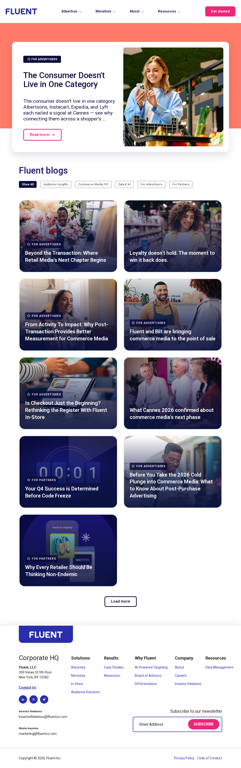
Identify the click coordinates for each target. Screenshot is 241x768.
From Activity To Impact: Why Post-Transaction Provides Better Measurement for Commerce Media (66, 331)
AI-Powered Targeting (151, 667)
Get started (220, 11)
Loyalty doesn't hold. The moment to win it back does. (172, 256)
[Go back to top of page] (45, 636)
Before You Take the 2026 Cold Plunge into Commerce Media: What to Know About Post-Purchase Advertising (171, 485)
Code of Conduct (209, 758)
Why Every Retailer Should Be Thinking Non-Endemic (58, 570)
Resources (167, 11)
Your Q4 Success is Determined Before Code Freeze (61, 492)
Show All (28, 184)
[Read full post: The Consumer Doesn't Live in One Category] (173, 97)
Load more (120, 601)
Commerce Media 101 (93, 184)
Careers (181, 675)
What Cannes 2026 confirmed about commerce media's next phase (172, 413)
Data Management (219, 667)
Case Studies (114, 667)
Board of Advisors (148, 675)
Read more (39, 134)
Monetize (103, 11)
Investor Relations (188, 684)
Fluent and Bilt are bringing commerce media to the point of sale (173, 335)
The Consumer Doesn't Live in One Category (64, 80)
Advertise (69, 11)
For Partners (180, 184)
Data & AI (124, 184)
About (135, 11)
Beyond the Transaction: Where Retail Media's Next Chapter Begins (65, 256)
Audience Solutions (85, 692)
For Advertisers (151, 184)
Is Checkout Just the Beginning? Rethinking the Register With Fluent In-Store (66, 410)
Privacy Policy (184, 758)
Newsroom (112, 675)
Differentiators (146, 684)
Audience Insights (56, 184)
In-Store (77, 684)
